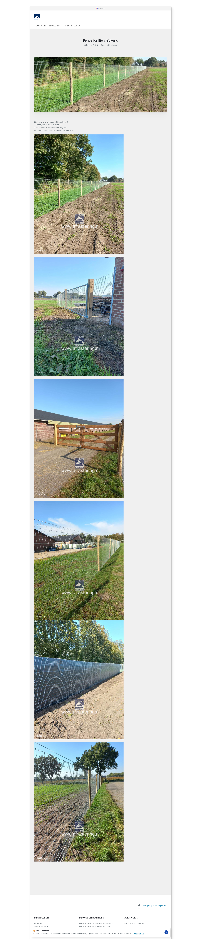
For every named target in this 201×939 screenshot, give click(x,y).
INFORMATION (41, 918)
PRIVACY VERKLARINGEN (91, 918)
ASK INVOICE (131, 918)
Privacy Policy (139, 933)
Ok (166, 932)
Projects (96, 45)
